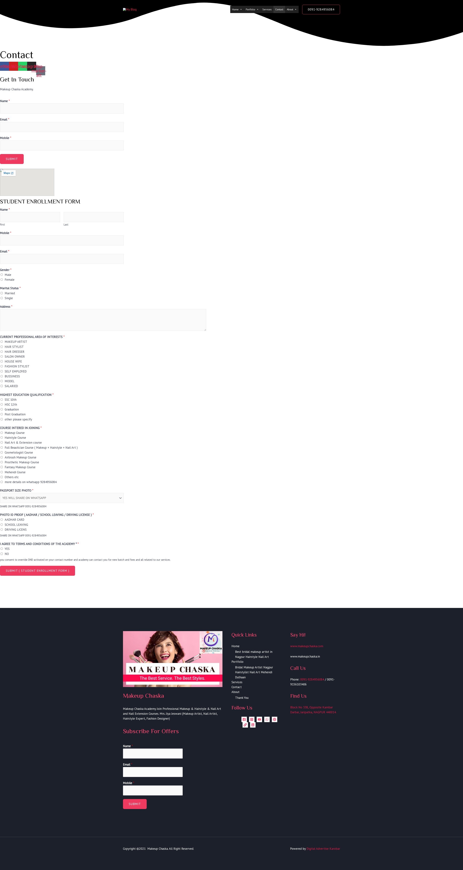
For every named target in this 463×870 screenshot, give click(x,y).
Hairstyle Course (15, 438)
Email (4, 119)
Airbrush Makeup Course (20, 457)
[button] (321, 9)
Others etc (12, 477)
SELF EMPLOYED (16, 371)
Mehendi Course (15, 472)
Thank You (242, 698)
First (2, 224)
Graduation (12, 409)
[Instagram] (251, 719)
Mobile (5, 138)
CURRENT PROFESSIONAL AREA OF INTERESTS (32, 337)
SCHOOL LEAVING (16, 525)
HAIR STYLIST (14, 347)
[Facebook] (244, 719)
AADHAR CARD (14, 520)
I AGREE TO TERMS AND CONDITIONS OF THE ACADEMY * (39, 544)
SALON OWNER (15, 357)
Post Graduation (15, 414)
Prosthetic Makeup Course (22, 462)
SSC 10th (10, 400)
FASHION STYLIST (17, 366)
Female (9, 280)
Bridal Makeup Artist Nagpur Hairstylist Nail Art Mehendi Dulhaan (254, 672)
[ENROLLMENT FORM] (245, 725)
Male (8, 275)
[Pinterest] (274, 719)
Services (267, 9)
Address (6, 307)
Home (235, 9)
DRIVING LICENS (16, 530)
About (290, 9)
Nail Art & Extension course (23, 443)
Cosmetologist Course (19, 452)
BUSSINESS (12, 376)
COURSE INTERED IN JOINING (21, 428)
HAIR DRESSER (14, 352)
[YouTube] (259, 719)
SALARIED (11, 386)
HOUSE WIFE (13, 361)
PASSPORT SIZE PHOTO (16, 490)
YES (7, 549)
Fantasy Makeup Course (20, 467)
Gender (5, 270)
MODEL (9, 381)
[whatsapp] (267, 719)
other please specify (18, 419)
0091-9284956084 (312, 679)
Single (9, 298)
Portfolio (250, 9)
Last (66, 224)
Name (5, 101)
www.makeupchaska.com (306, 646)
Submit (12, 159)
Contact (279, 9)
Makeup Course (15, 433)
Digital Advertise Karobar (323, 849)
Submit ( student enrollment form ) (37, 571)
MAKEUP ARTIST (16, 342)
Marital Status (10, 288)
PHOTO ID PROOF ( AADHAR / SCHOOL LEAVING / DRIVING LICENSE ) (47, 515)
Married (10, 293)
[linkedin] (253, 725)
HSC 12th (11, 404)
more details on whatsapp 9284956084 (31, 482)
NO (7, 554)
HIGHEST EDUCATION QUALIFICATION (27, 395)
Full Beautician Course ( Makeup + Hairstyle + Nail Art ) (41, 448)
